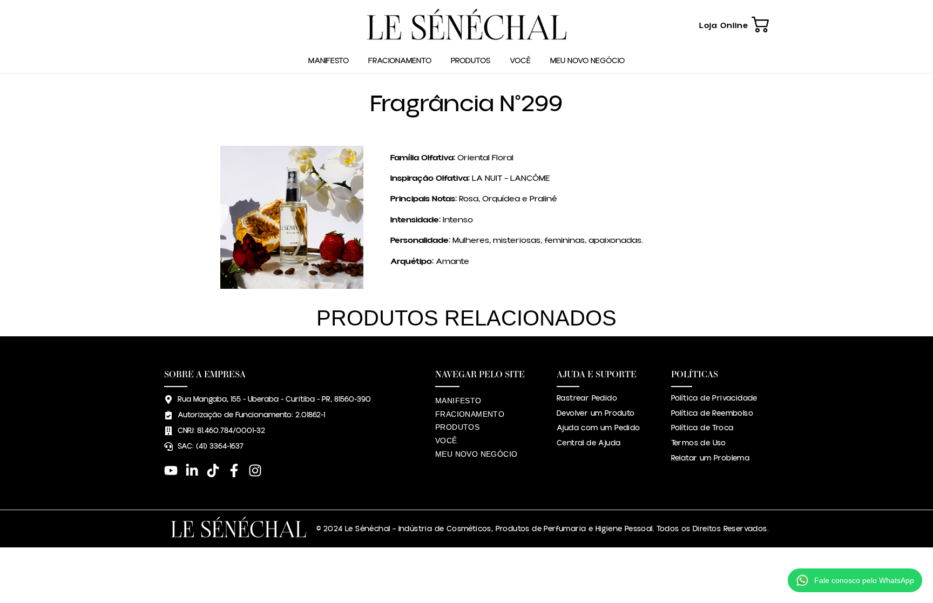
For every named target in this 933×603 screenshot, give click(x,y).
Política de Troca (702, 428)
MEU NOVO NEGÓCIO (587, 60)
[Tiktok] (213, 470)
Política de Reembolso (712, 413)
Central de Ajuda (588, 443)
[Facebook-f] (234, 470)
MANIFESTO (328, 60)
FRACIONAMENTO (399, 60)
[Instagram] (255, 470)
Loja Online (723, 25)
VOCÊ (520, 60)
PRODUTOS (470, 60)
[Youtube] (171, 470)
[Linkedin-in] (192, 470)
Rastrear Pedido (587, 398)
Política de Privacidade (714, 398)
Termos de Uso (698, 443)
